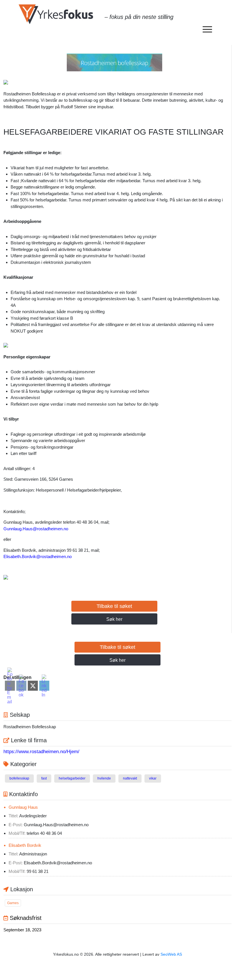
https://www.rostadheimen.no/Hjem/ (41, 751)
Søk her (114, 619)
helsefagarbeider (72, 778)
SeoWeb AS (171, 954)
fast (44, 778)
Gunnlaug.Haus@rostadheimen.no (35, 528)
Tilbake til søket (114, 606)
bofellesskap (19, 778)
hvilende (104, 778)
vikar (152, 778)
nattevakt (130, 778)
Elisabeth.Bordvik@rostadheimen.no (37, 556)
